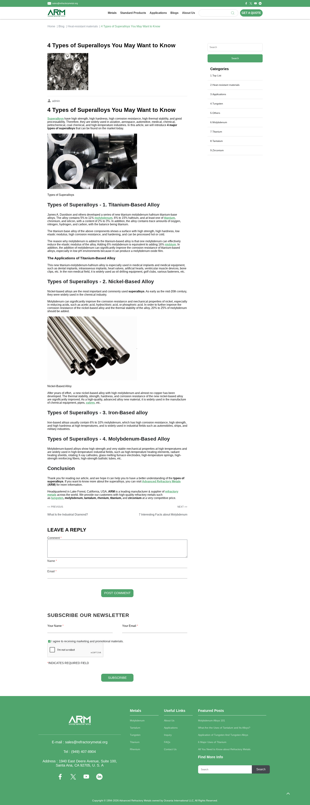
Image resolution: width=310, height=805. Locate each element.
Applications (158, 12)
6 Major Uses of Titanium (212, 742)
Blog (61, 26)
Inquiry (168, 734)
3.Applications (218, 94)
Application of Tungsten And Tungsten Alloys (223, 734)
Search (235, 58)
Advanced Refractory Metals (161, 481)
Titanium (135, 742)
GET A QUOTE (251, 12)
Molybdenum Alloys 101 (211, 720)
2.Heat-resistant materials (224, 84)
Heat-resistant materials (83, 26)
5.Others (215, 112)
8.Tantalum (216, 141)
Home (51, 26)
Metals (112, 12)
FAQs (167, 742)
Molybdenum (137, 720)
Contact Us (170, 749)
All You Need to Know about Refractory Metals (224, 749)
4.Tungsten (216, 103)
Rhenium (135, 749)
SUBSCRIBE (117, 677)
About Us (188, 12)
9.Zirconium (217, 150)
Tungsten (135, 734)
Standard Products (133, 12)
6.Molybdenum (218, 122)
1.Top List (215, 75)
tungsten (57, 498)
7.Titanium (216, 131)
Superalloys (55, 118)
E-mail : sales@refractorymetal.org (79, 742)
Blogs (174, 12)
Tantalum (135, 727)
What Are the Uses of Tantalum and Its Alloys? (224, 727)
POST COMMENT (117, 593)
